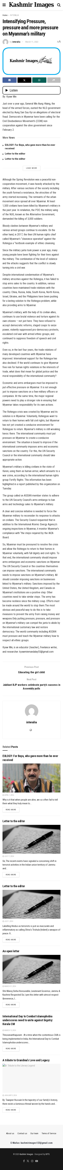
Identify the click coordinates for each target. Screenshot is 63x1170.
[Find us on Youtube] (36, 1161)
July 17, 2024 (9, 856)
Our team (34, 1133)
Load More (31, 168)
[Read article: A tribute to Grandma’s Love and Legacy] (31, 1078)
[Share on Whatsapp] (39, 80)
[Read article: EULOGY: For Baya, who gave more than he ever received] (31, 778)
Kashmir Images (26, 1154)
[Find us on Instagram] (32, 1161)
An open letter (11, 951)
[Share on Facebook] (10, 80)
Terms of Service (49, 1133)
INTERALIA (14, 15)
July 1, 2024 (8, 921)
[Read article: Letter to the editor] (31, 839)
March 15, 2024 (10, 1030)
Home (5, 15)
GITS (47, 1154)
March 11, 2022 (31, 42)
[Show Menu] (4, 5)
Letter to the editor (15, 153)
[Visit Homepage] (31, 5)
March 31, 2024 (10, 986)
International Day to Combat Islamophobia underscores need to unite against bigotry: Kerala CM (28, 1020)
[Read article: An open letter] (31, 969)
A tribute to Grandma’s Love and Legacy (26, 1060)
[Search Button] (58, 5)
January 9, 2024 (10, 1095)
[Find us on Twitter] (28, 1161)
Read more (12, 809)
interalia (16, 42)
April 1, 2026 (9, 795)
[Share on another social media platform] (54, 80)
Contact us (22, 1133)
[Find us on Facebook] (24, 1161)
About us (10, 1133)
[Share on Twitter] (24, 80)
